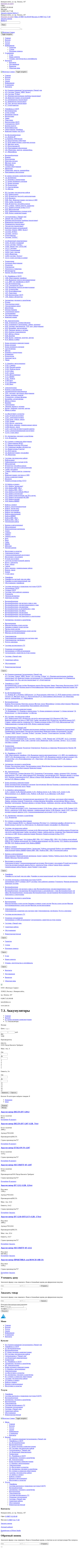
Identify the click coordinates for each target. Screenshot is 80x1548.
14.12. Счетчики (11, 248)
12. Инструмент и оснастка (14, 414)
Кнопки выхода (10, 126)
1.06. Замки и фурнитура (14, 297)
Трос (6, 473)
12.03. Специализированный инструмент (19, 431)
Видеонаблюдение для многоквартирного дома (22, 605)
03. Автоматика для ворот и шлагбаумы (19, 436)
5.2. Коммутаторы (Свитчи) (15, 449)
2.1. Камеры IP (10, 137)
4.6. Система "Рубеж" (12, 94)
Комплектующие (11, 317)
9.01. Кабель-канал (11, 194)
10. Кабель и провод (12, 484)
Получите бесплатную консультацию (14, 1304)
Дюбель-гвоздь (10, 536)
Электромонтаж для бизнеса (15, 640)
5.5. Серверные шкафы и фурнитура (18, 447)
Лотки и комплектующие (14, 477)
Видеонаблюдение (11, 155)
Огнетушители (10, 235)
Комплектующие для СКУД (15, 131)
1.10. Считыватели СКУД (14, 285)
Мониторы (9, 168)
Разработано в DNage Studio (11, 1530)
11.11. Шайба (9, 377)
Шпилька (8, 546)
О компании (9, 53)
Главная (8, 38)
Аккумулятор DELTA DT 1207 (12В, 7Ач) (19, 1124)
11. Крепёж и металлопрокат (15, 363)
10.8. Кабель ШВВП (12, 501)
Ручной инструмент (12, 559)
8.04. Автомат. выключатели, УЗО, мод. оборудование (24, 326)
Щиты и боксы (10, 401)
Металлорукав (10, 464)
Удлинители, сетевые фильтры (16, 397)
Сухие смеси (9, 574)
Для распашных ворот (13, 306)
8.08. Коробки (10, 336)
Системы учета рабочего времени (17, 592)
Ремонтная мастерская (13, 667)
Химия (7, 572)
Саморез (8, 533)
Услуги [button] (7, 1482)
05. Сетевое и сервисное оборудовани (18, 441)
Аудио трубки (10, 112)
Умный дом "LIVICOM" (13, 218)
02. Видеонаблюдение (13, 135)
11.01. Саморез (10, 365)
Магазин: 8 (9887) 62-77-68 (40, 17)
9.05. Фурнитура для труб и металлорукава (20, 196)
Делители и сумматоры (13, 269)
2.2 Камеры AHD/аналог (13, 139)
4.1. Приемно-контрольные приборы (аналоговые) (23, 96)
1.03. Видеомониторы (13, 283)
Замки (7, 118)
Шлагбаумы (9, 308)
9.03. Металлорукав (12, 209)
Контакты (8, 60)
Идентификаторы (11, 127)
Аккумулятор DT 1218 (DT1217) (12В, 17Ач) (21, 1217)
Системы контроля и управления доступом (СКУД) (23, 586)
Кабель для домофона (12, 512)
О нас (11, 55)
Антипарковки (10, 313)
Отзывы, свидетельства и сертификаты (23, 59)
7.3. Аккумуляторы (12, 187)
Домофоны (9, 577)
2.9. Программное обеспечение (16, 148)
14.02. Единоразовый (12, 250)
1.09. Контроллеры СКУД (14, 295)
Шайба (7, 544)
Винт (7, 540)
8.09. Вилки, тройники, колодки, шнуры (19, 338)
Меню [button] (7, 1422)
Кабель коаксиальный (13, 514)
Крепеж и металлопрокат (14, 525)
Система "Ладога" (11, 233)
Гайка (7, 542)
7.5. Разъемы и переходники (15, 179)
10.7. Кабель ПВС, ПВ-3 (13, 490)
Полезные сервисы (16, 51)
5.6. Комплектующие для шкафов (17, 453)
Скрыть (4, 670)
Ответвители (9, 267)
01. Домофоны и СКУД (13, 276)
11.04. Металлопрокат (13, 375)
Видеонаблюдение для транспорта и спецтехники (22, 616)
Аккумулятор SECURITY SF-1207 (16, 1165)
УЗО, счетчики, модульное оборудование (19, 393)
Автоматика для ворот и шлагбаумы (18, 300)
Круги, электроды (11, 562)
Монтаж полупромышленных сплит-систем (20, 631)
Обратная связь (14, 68)
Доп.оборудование (11, 315)
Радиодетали (9, 356)
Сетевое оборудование (13, 166)
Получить (5, 1311)
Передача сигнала (11, 161)
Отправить (44, 1286)
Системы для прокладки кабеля (16, 458)
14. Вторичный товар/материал (16, 241)
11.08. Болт (9, 380)
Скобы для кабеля (11, 469)
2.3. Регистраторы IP (12, 146)
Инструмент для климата (14, 557)
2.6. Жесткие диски (12, 144)
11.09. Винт (9, 384)
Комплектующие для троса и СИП (17, 475)
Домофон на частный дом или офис (17, 579)
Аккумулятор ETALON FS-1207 (15, 1148)
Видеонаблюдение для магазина (16, 612)
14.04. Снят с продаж (12, 252)
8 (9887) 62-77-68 (13, 1520)
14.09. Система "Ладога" (13, 256)
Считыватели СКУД (12, 124)
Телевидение (9, 261)
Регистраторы (10, 159)
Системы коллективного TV (15, 645)
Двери (7, 360)
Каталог (8, 40)
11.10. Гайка (9, 371)
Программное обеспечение (14, 172)
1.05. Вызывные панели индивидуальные (20, 287)
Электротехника (11, 388)
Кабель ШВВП (10, 516)
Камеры (8, 157)
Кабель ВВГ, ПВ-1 (11, 518)
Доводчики (9, 120)
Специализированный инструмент (17, 555)
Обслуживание (10, 663)
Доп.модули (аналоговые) (14, 226)
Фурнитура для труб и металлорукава (18, 467)
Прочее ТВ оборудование (14, 272)
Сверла (7, 566)
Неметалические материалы (15, 529)
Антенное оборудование (13, 263)
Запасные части (10, 358)
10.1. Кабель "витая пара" (14, 486)
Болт (6, 538)
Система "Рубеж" (11, 232)
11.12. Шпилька (10, 382)
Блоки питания (10, 345)
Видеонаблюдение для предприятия (18, 614)
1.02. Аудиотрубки (11, 289)
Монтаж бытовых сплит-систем (16, 625)
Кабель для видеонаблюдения (15, 506)
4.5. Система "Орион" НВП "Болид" (18, 92)
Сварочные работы (12, 660)
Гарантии (12, 47)
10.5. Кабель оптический (14, 494)
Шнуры (7, 350)
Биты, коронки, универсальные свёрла (18, 568)
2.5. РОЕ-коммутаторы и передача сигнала (20, 142)
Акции (7, 44)
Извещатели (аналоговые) (14, 222)
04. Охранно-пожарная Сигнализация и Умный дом (23, 90)
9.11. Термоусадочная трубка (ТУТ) (17, 207)
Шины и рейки (10, 410)
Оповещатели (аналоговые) (15, 224)
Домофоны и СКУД (12, 109)
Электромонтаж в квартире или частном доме (21, 638)
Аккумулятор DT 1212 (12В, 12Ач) (16, 1185)
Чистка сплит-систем (12, 629)
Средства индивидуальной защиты (17, 560)
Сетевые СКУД (10, 590)
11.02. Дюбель (10, 378)
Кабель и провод (11, 505)
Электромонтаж (10, 636)
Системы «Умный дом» (13, 656)
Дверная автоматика (12, 596)
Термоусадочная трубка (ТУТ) (15, 481)
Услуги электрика (11, 642)
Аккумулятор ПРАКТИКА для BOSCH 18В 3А (22, 1260)
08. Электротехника (12, 321)
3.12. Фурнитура (11, 438)
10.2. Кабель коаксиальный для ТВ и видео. (20, 495)
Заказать (44, 1301)
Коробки (8, 403)
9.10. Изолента (10, 198)
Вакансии (12, 66)
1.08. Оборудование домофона (16, 278)
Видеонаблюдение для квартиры (16, 607)
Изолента (8, 479)
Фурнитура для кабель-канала (15, 466)
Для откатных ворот (12, 304)
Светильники (10, 404)
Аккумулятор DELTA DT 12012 (15, 1112)
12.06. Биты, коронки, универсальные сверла (21, 425)
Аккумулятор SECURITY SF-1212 (16, 1248)
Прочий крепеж (10, 548)
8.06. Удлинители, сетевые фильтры (17, 322)
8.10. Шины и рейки (12, 339)
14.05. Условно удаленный (14, 243)
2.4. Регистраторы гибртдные (15, 140)
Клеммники (9, 354)
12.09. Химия (9, 421)
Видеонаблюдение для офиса (15, 611)
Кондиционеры (10, 623)
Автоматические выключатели (16, 391)
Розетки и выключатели (13, 389)
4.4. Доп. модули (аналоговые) (16, 103)
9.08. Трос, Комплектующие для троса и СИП (21, 200)
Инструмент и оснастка (13, 551)
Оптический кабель (12, 521)
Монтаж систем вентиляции (15, 633)
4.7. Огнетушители (12, 105)
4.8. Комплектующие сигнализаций (17, 98)
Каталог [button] (8, 1437)
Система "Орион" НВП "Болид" (16, 230)
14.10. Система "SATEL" (14, 244)
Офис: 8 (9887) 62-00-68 (22, 17)
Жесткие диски (10, 163)
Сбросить (14, 1092)
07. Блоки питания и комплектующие (18, 176)
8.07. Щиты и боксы (12, 334)
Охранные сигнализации (14, 649)
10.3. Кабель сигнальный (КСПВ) (17, 497)
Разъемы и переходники (13, 352)
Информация (9, 45)
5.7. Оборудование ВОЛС (14, 443)
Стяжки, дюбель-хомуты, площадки (17, 471)
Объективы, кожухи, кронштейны (17, 170)
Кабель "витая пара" (12, 508)
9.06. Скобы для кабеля (13, 202)
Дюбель (8, 534)
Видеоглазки (9, 116)
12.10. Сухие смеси (12, 432)
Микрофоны (9, 165)
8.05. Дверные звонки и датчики (16, 330)
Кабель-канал (10, 460)
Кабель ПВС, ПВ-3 (12, 520)
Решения (4, 1105)
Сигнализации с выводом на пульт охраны (20, 653)
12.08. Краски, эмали (12, 427)
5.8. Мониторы (10, 455)
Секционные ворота (12, 311)
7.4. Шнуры (9, 189)
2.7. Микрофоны (11, 152)
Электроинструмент (12, 553)
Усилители (9, 265)
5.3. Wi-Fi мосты (11, 451)
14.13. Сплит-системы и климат (16, 258)
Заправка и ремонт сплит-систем (16, 627)
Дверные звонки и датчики (14, 406)
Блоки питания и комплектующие (17, 343)
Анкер (7, 531)
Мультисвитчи (10, 271)
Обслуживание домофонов (14, 583)
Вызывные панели (11, 114)
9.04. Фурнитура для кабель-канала (17, 204)
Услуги (7, 42)
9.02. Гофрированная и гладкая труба (18, 211)
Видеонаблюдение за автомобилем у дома (20, 609)
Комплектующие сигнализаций (16, 228)
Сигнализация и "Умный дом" (16, 217)
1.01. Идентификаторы (13, 291)
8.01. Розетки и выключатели (15, 332)
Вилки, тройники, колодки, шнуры (17, 408)
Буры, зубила (9, 564)
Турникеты (9, 594)
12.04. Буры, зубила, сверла (14, 419)
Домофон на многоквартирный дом (17, 581)
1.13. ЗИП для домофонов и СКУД (17, 282)
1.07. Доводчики (11, 293)
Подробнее (5, 1119)
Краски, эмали (10, 570)
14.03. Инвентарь (11, 254)
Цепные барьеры (11, 310)
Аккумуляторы (10, 349)
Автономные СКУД (12, 588)
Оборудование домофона (14, 129)
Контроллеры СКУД (12, 122)
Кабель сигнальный (12, 510)
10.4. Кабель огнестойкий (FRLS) (17, 492)
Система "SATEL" (11, 237)
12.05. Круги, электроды (13, 423)
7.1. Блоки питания (12, 183)
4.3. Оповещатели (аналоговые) (16, 100)
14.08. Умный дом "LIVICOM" (16, 246)
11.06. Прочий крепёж (13, 367)
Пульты (7, 302)
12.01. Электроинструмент (14, 417)
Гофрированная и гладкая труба (16, 462)
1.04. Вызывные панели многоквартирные (20, 280)
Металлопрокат (10, 527)
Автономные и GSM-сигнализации (17, 651)
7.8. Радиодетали (11, 185)
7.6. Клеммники (10, 178)
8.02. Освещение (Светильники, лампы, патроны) (22, 324)
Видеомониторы (11, 111)
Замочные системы (12, 598)
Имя (2, 1306)
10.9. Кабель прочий (12, 499)
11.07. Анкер (9, 373)
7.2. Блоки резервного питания (16, 181)
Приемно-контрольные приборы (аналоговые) (21, 220)
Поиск (3, 25)
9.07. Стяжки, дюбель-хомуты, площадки (19, 205)
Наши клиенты (14, 57)
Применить (5, 1092)
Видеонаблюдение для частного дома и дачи (21, 603)
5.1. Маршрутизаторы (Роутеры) (16, 445)
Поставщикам (14, 64)
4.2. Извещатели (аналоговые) (15, 101)
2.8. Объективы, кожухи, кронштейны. (19, 150)
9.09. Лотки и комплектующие (16, 213)
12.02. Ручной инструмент (14, 416)
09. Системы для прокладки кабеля (17, 192)
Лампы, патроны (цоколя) (14, 395)
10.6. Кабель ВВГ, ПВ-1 (13, 488)
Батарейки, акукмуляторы (14, 399)
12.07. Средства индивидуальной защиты (19, 429)
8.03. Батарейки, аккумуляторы (16, 328)
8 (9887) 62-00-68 (11, 1516)
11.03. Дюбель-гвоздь (12, 369)
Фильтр (4, 1107)
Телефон (4, 1309)
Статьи (11, 49)
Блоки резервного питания (14, 347)
